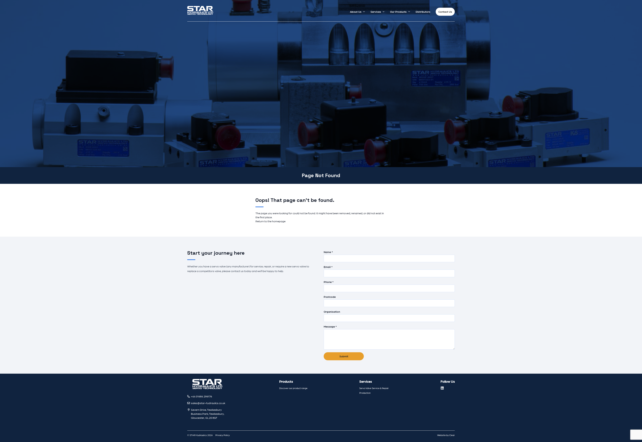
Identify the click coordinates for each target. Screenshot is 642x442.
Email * (328, 266)
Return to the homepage (270, 221)
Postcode (330, 296)
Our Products (398, 11)
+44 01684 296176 (201, 396)
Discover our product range (293, 388)
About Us (355, 11)
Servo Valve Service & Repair (374, 388)
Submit (343, 356)
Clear (452, 435)
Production (365, 392)
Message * (330, 326)
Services (375, 11)
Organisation (332, 311)
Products (286, 381)
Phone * (329, 281)
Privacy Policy (222, 435)
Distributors (423, 11)
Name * (328, 252)
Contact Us (445, 11)
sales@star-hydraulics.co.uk (208, 403)
